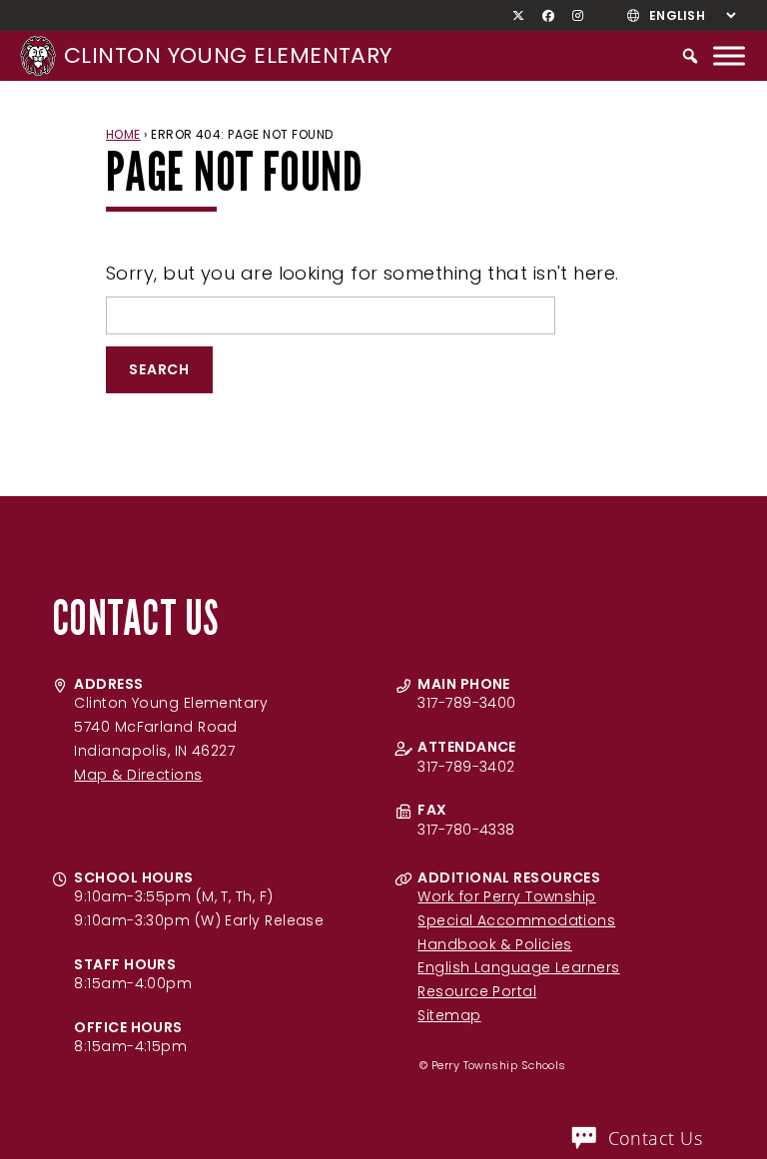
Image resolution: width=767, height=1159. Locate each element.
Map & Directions (138, 775)
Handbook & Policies (494, 944)
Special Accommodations (516, 920)
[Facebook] (548, 16)
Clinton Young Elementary (228, 55)
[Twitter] (518, 16)
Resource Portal (476, 991)
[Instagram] (578, 16)
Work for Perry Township (506, 896)
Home (123, 134)
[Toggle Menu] (729, 55)
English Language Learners (518, 967)
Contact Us (655, 1138)
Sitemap (448, 1015)
